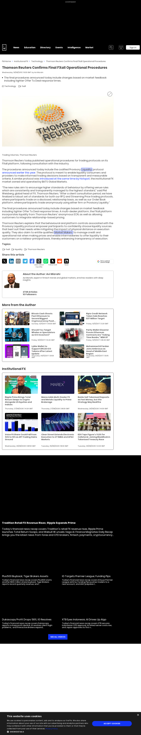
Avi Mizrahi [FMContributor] (38, 72)
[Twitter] (4, 261)
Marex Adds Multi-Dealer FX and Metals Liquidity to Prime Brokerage (56, 399)
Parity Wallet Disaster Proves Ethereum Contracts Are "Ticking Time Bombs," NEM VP (98, 334)
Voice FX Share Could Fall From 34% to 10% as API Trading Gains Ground (21, 437)
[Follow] (52, 262)
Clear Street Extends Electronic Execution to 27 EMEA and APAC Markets (57, 437)
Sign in (133, 47)
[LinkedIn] (11, 261)
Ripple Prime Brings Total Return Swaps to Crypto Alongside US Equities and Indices (18, 401)
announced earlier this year (19, 172)
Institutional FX (21, 61)
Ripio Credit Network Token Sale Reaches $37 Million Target (96, 316)
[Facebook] (32, 261)
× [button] (138, 715)
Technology (37, 61)
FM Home (6, 61)
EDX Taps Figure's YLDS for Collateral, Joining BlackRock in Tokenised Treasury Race (94, 437)
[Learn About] (38, 263)
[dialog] (70, 723)
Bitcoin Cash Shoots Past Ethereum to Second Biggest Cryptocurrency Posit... (44, 317)
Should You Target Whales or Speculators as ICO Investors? (43, 332)
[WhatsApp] (45, 261)
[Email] (18, 261)
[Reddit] (59, 261)
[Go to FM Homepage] (4, 47)
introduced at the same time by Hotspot (65, 178)
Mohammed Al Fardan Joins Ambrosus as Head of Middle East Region (97, 350)
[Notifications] (121, 47)
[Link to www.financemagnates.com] (17, 318)
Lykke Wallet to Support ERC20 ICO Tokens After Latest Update (42, 350)
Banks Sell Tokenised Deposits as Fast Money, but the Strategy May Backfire (93, 399)
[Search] (111, 47)
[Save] (66, 262)
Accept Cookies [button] (112, 723)
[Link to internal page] (11, 280)
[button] (48, 731)
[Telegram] (25, 261)
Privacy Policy (52, 728)
